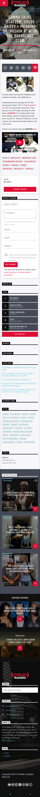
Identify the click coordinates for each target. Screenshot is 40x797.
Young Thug (29, 442)
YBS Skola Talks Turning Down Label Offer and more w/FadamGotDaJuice (19, 385)
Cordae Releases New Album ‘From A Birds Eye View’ (20, 641)
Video (19, 442)
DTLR (5, 418)
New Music (14, 435)
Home (6, 753)
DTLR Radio (14, 418)
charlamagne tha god (12, 161)
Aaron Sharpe (8, 508)
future (6, 425)
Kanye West (8, 428)
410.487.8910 (10, 710)
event (23, 418)
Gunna (23, 165)
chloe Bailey (30, 161)
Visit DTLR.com (7, 740)
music (5, 435)
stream (23, 439)
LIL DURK (28, 428)
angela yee (15, 158)
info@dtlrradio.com (13, 714)
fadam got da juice (11, 421)
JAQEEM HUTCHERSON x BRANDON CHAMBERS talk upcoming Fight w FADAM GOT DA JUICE (19, 391)
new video (25, 435)
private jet (18, 169)
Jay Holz (18, 50)
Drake (32, 414)
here (35, 129)
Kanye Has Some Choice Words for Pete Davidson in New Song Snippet (20, 611)
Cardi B (25, 414)
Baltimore (15, 414)
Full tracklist (20, 334)
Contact (7, 756)
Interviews (24, 14)
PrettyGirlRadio (10, 439)
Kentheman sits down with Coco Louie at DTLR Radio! (19, 369)
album (5, 414)
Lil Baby (18, 428)
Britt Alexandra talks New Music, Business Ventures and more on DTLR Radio (18, 375)
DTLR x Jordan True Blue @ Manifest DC (16, 380)
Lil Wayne (7, 432)
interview (7, 169)
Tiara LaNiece (9, 442)
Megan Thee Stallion (23, 432)
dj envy (6, 165)
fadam (31, 418)
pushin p (29, 169)
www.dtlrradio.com (12, 706)
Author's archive (20, 189)
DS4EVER (11, 113)
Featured (14, 14)
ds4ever (14, 165)
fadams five (27, 421)
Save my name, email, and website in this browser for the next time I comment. (23, 255)
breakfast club (29, 158)
